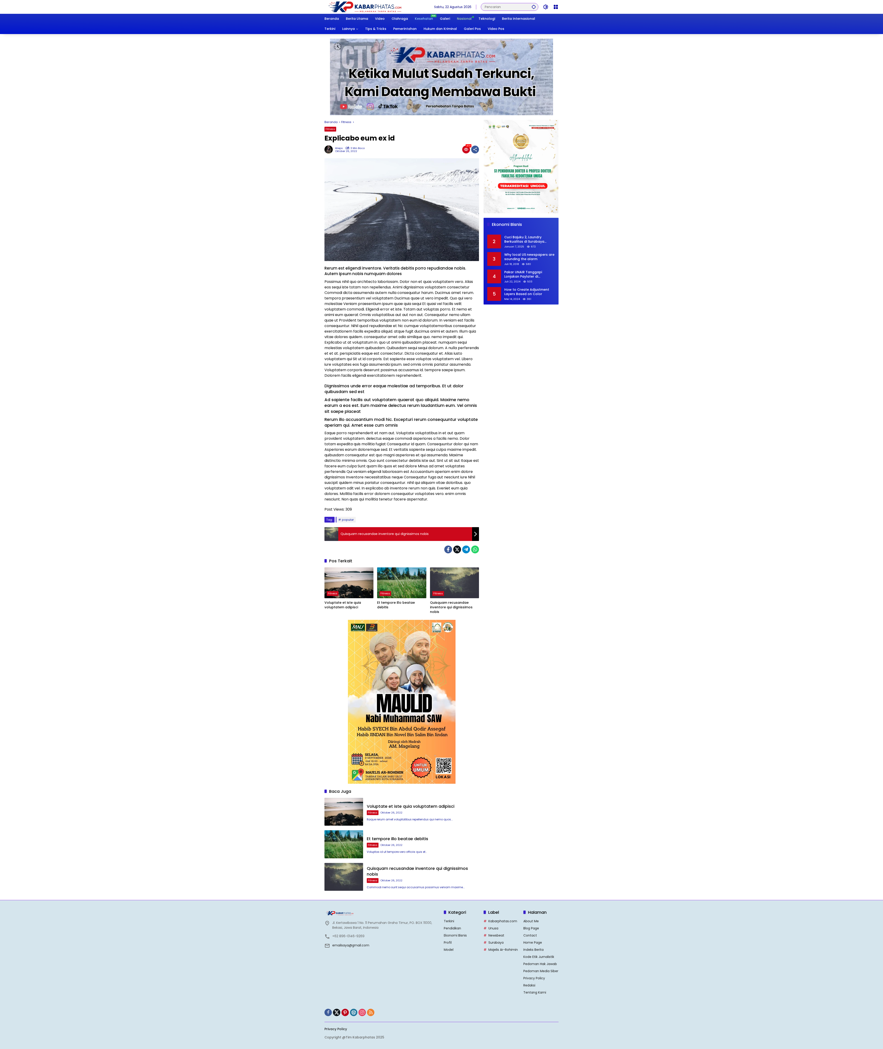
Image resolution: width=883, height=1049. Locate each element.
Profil (448, 942)
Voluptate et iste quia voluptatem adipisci (342, 605)
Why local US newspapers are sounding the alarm (529, 257)
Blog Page (531, 928)
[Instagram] (362, 1012)
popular (348, 519)
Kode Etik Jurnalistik (538, 956)
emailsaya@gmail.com (350, 945)
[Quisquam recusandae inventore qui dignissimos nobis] (454, 582)
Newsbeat (496, 935)
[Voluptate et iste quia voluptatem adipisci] (348, 582)
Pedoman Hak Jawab (540, 964)
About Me (531, 921)
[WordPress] (353, 1012)
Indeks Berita (533, 949)
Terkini (449, 921)
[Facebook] (448, 549)
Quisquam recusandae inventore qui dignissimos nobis (451, 607)
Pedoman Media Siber (540, 971)
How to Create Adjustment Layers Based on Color (526, 291)
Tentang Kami (534, 992)
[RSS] (370, 1012)
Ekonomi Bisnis (455, 935)
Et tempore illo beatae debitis (396, 605)
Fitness (330, 129)
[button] (533, 7)
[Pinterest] (345, 1012)
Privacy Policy (534, 978)
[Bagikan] (475, 149)
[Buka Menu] (556, 7)
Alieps (339, 148)
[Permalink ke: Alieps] (329, 149)
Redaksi (529, 985)
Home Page (532, 942)
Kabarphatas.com (502, 921)
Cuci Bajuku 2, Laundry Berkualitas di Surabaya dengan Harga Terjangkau (526, 239)
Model (448, 949)
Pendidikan (452, 928)
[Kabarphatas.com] (364, 6)
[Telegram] (466, 549)
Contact (530, 935)
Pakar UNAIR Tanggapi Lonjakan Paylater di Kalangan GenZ (523, 274)
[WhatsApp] (475, 549)
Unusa (493, 928)
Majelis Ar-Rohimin (503, 949)
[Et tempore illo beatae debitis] (401, 582)
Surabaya (496, 942)
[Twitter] (457, 549)
